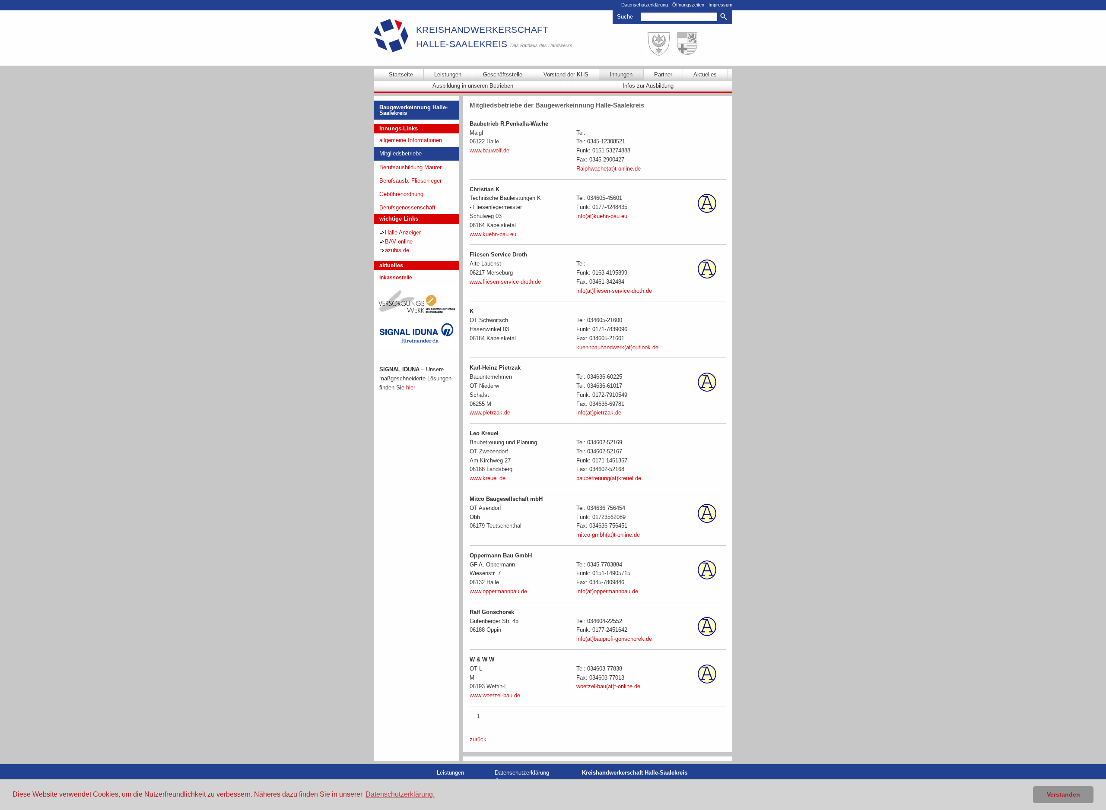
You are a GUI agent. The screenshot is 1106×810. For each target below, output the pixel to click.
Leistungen (447, 74)
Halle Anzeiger (403, 232)
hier (410, 387)
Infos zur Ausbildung (648, 85)
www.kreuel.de (487, 478)
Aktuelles (705, 74)
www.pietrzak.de (490, 412)
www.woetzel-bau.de (495, 695)
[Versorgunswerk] (416, 300)
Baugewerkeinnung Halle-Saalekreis (413, 110)
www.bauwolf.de (489, 150)
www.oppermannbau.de (498, 591)
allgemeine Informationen (410, 140)
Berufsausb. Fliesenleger (410, 180)
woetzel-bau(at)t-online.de (608, 686)
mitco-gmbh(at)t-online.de (608, 535)
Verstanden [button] (1063, 794)
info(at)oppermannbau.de (607, 591)
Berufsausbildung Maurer (410, 167)
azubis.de (397, 250)
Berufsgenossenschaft (407, 207)
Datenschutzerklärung (644, 4)
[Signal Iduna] (416, 332)
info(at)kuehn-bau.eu (601, 216)
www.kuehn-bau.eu (493, 234)
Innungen (621, 74)
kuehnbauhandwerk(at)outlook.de (617, 347)
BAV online (399, 241)
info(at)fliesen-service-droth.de (614, 291)
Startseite (401, 74)
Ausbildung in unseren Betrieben (472, 85)
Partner (663, 74)
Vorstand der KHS (565, 74)
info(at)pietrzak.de (598, 412)
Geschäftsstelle (502, 74)
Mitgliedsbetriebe (400, 153)
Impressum (720, 4)
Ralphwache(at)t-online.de (608, 168)
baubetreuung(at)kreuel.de (608, 478)
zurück (478, 739)
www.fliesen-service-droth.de (505, 281)
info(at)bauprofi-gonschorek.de (614, 639)
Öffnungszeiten (688, 4)
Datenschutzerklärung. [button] (400, 794)
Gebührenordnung (401, 194)
